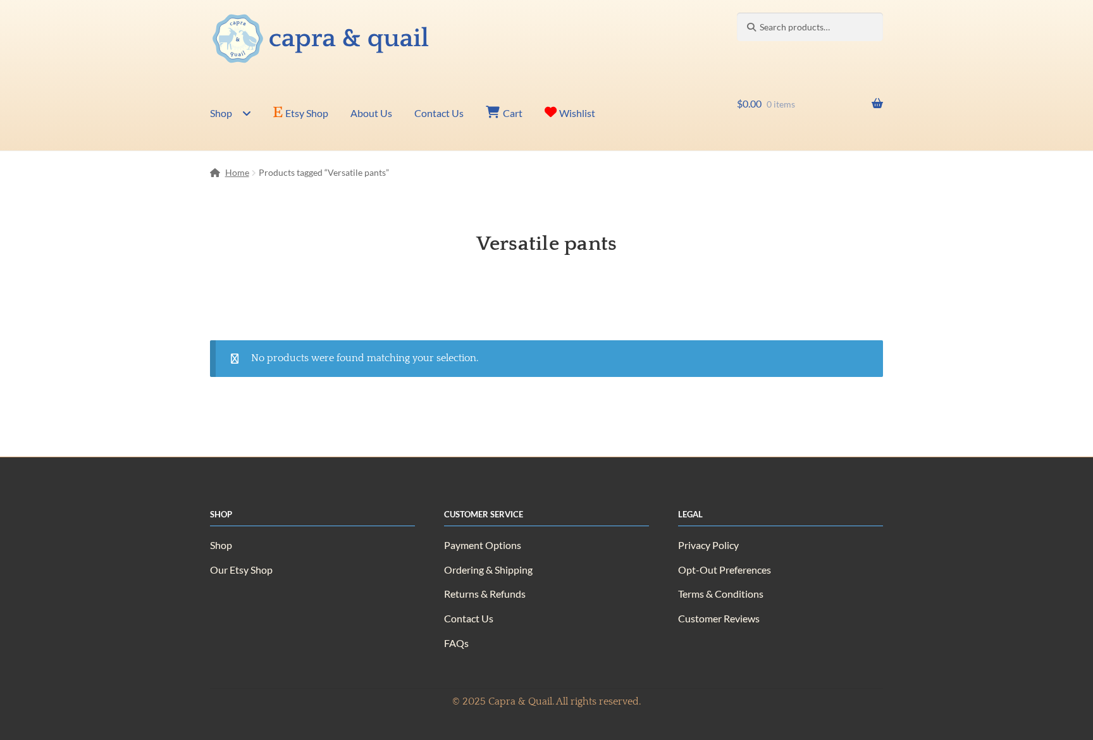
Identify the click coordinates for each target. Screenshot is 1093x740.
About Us (371, 113)
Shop (221, 113)
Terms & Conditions (720, 594)
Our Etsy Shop (241, 570)
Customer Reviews (719, 618)
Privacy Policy (708, 545)
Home (237, 172)
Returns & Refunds (485, 594)
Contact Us (439, 113)
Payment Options (482, 545)
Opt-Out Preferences (724, 570)
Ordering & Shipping (488, 570)
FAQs (456, 643)
